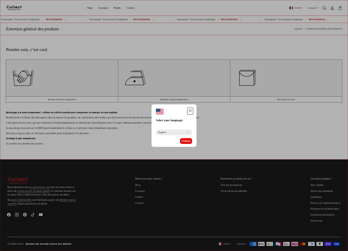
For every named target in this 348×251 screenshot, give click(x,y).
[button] (190, 111)
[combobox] (162, 132)
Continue (186, 141)
